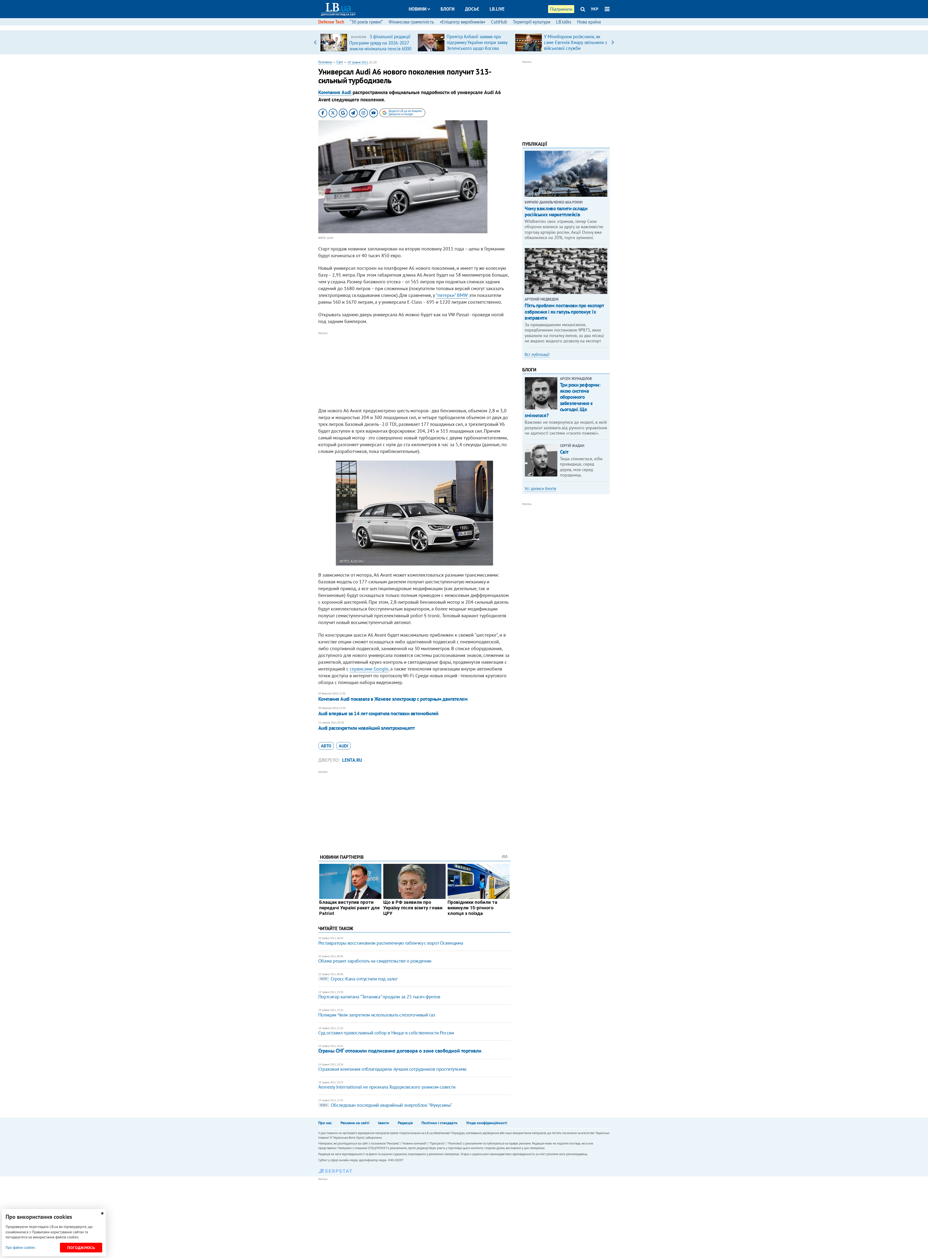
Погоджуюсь (81, 1248)
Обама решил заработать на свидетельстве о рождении (374, 961)
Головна (325, 62)
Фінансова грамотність (411, 22)
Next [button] (613, 42)
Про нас (325, 1122)
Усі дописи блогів (540, 488)
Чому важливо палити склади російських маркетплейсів (556, 211)
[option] (367, 42)
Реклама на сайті (355, 1122)
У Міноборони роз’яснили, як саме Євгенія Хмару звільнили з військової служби (575, 42)
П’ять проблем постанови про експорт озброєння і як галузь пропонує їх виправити (564, 311)
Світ (339, 62)
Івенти (383, 1122)
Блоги (448, 9)
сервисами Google (369, 669)
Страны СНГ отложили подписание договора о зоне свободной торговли (399, 1050)
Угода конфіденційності (486, 1122)
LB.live (497, 9)
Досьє (472, 9)
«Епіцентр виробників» (462, 22)
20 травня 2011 (358, 62)
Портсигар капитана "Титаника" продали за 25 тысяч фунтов (379, 997)
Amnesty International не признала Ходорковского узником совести (387, 1087)
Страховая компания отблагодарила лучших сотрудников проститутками (392, 1069)
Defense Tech (331, 22)
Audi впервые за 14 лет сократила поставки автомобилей (378, 713)
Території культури (531, 22)
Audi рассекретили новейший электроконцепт (366, 728)
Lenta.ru (352, 760)
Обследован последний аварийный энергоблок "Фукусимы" (386, 1105)
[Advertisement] (414, 370)
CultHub (499, 22)
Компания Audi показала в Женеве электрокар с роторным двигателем (392, 699)
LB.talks (563, 22)
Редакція (405, 1122)
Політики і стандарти (439, 1122)
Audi (343, 746)
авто (326, 746)
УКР (594, 9)
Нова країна (589, 22)
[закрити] (102, 1213)
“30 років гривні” (366, 22)
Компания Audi (334, 92)
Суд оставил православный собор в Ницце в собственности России (386, 1033)
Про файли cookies (20, 1247)
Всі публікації (537, 354)
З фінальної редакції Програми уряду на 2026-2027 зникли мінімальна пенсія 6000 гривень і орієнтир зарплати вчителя (380, 48)
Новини (418, 9)
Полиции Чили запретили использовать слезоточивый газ (376, 1015)
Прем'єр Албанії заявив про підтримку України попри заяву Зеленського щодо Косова (477, 42)
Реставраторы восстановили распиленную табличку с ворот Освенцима (390, 943)
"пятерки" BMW (452, 295)
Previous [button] (315, 42)
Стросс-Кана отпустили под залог (359, 979)
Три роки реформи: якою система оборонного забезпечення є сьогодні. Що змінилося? (562, 400)
